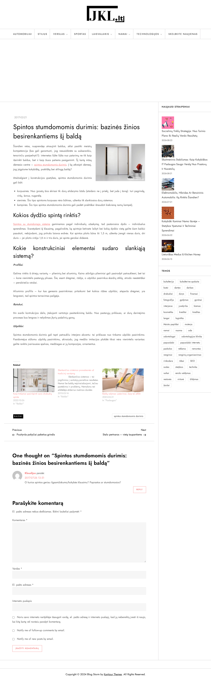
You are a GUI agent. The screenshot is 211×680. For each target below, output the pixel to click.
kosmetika (168, 312)
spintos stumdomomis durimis (50, 165)
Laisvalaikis (100, 34)
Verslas (59, 34)
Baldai (18, 416)
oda (190, 330)
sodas (166, 367)
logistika (180, 318)
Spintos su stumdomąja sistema (31, 224)
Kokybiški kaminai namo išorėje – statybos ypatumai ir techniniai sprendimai (181, 225)
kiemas (197, 306)
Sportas (80, 34)
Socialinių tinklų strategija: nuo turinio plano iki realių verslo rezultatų (183, 133)
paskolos (168, 348)
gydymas (184, 299)
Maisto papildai (171, 324)
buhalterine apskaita (189, 281)
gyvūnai (198, 299)
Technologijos (148, 34)
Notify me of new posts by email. (35, 639)
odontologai (169, 336)
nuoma (179, 330)
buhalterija (169, 281)
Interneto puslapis (22, 601)
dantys (177, 287)
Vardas (17, 568)
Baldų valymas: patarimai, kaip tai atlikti (121, 393)
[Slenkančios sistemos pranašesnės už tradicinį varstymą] (80, 383)
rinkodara (168, 361)
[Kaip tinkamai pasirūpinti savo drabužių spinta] (34, 380)
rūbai (181, 361)
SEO (192, 361)
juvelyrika (183, 306)
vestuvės (167, 379)
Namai (123, 34)
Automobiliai (22, 34)
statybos (179, 367)
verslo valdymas (183, 373)
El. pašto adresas (22, 585)
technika (193, 367)
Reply (139, 489)
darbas (190, 287)
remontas (196, 348)
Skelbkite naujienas (183, 34)
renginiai (168, 354)
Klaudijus (30, 473)
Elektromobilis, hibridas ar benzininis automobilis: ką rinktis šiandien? (182, 195)
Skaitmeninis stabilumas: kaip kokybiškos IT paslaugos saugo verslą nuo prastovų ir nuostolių (184, 164)
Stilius (42, 34)
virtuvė (181, 379)
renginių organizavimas (189, 354)
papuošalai (169, 342)
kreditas (196, 312)
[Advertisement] (105, 70)
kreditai (182, 312)
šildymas (194, 379)
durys (181, 293)
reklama (182, 348)
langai (166, 318)
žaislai (167, 385)
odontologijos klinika (191, 336)
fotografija (169, 299)
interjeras (168, 306)
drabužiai (168, 293)
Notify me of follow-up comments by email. (41, 630)
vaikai (166, 373)
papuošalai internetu (190, 342)
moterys (188, 324)
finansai (194, 293)
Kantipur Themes (113, 674)
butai (166, 287)
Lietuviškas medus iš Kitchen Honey (181, 254)
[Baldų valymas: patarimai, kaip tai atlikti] (123, 380)
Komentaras (19, 520)
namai (166, 330)
